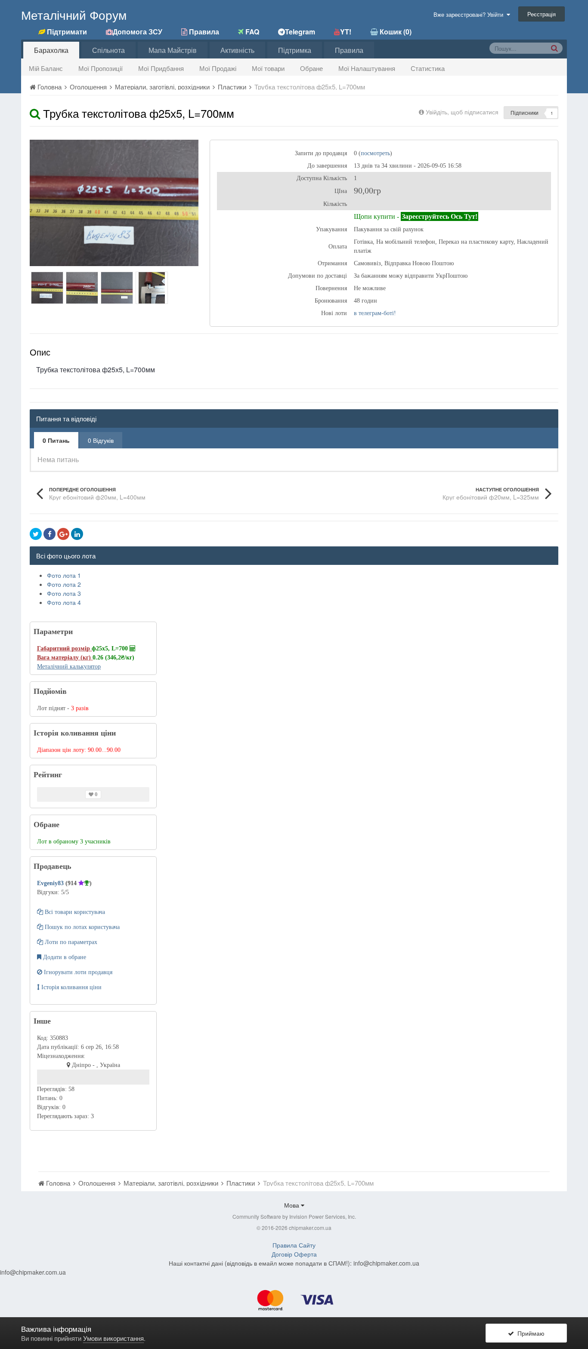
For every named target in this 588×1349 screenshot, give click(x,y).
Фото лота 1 (64, 575)
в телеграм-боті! (375, 313)
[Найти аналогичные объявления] (35, 113)
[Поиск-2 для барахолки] (554, 48)
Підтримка (294, 50)
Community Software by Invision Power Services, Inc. (294, 1216)
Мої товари (268, 68)
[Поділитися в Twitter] (36, 534)
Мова (292, 1205)
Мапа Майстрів (173, 50)
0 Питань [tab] (56, 440)
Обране (311, 68)
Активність (237, 50)
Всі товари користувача (74, 912)
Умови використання (113, 1338)
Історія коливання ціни (71, 987)
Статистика (428, 68)
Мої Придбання (161, 68)
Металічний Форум (74, 14)
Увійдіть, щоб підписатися (462, 111)
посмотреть (375, 153)
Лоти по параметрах (70, 942)
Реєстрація (541, 14)
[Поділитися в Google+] (63, 534)
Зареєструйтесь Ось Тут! (439, 216)
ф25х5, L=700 (111, 648)
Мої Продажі (217, 68)
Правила (349, 50)
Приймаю (529, 1333)
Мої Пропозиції (100, 68)
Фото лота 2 (64, 584)
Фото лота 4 (64, 602)
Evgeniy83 (51, 883)
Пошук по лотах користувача (81, 927)
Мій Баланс (46, 68)
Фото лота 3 (64, 593)
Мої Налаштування (366, 68)
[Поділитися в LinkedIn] (77, 534)
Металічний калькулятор (69, 666)
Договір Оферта (294, 1254)
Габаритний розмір (64, 648)
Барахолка (51, 50)
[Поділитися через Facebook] (49, 534)
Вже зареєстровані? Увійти (470, 14)
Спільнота (108, 50)
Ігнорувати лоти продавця (77, 972)
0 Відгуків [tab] (101, 440)
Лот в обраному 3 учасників (74, 841)
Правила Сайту (294, 1245)
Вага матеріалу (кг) (65, 657)
